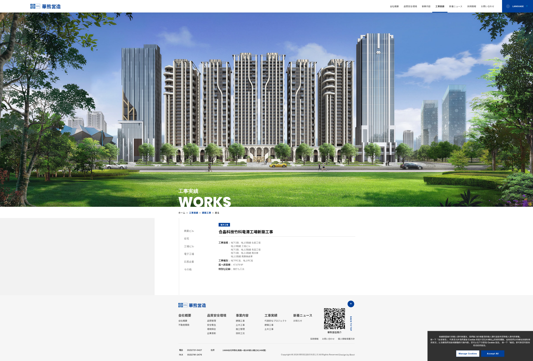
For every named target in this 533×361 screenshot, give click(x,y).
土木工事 (240, 325)
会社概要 (394, 6)
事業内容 (426, 6)
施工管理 (240, 329)
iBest (352, 355)
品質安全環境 (410, 6)
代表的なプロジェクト (276, 320)
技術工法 (240, 333)
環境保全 (211, 329)
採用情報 (471, 6)
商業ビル (189, 231)
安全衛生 (211, 325)
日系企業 (189, 261)
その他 (188, 269)
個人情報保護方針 (346, 339)
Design (342, 355)
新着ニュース (455, 6)
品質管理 (211, 320)
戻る (217, 213)
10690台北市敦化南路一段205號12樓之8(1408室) (238, 350)
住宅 (186, 238)
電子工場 (189, 254)
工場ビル (189, 246)
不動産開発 (183, 325)
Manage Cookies (468, 353)
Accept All (492, 353)
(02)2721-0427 (190, 350)
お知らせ (297, 320)
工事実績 (439, 6)
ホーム (181, 213)
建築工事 (240, 320)
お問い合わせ (487, 6)
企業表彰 (211, 333)
